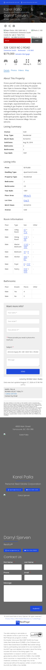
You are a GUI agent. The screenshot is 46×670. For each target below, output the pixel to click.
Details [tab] (6, 70)
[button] (11, 2)
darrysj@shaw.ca (13, 550)
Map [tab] (27, 70)
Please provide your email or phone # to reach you (20, 339)
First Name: (8, 562)
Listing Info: (10, 161)
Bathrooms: (10, 281)
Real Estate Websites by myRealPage (28, 619)
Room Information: (13, 219)
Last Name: (29, 562)
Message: (8, 583)
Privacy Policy (10, 619)
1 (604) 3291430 (11, 394)
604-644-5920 (31, 550)
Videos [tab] (21, 70)
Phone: (6, 572)
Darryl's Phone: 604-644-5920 (30, 2)
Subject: (9, 347)
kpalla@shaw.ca (15, 489)
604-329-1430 (33, 489)
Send (23, 371)
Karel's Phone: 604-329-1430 (12, 2)
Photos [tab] (14, 70)
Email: (26, 572)
